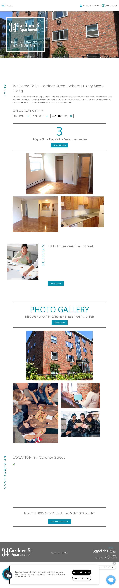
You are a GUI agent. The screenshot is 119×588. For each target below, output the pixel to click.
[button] (9, 575)
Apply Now (111, 5)
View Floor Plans (59, 145)
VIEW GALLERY (59, 323)
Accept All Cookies (81, 572)
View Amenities (55, 283)
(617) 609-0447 (25, 45)
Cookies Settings (81, 578)
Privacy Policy (55, 553)
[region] (54, 574)
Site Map (64, 553)
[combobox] (21, 116)
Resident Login (91, 5)
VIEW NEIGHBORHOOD (59, 521)
